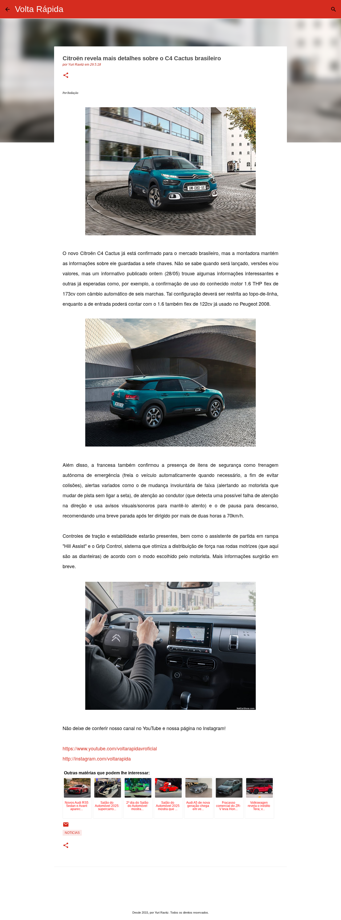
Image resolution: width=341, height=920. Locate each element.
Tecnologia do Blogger (174, 901)
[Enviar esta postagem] (66, 827)
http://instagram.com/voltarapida (97, 758)
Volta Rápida (39, 9)
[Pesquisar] (71, 9)
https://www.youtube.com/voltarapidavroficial (110, 748)
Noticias (72, 833)
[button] (66, 75)
